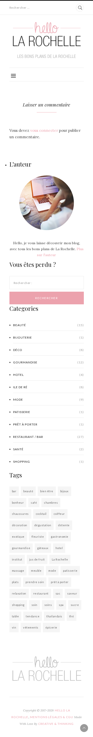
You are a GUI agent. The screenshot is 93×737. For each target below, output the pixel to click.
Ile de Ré (48, 387)
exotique (18, 536)
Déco (48, 350)
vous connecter (44, 130)
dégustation (42, 525)
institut (17, 559)
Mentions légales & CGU (51, 717)
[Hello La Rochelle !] (46, 40)
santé (48, 449)
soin (34, 604)
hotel (59, 548)
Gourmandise (48, 362)
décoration (19, 525)
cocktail (41, 513)
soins (48, 604)
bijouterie (48, 337)
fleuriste (37, 536)
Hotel (48, 375)
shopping (48, 461)
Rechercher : (23, 283)
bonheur (18, 502)
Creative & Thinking (56, 724)
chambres (51, 502)
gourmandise (21, 548)
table (15, 616)
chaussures (20, 513)
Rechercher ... (19, 7)
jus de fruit (37, 559)
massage (18, 570)
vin (14, 627)
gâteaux (43, 548)
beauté (28, 491)
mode (52, 570)
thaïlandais (54, 616)
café (34, 502)
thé (71, 616)
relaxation (19, 593)
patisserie (48, 412)
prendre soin (35, 582)
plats (15, 582)
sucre (75, 604)
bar (14, 491)
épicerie (51, 627)
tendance (32, 616)
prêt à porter (48, 424)
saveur (72, 593)
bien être (46, 491)
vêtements (30, 627)
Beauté (48, 325)
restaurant (41, 593)
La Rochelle (60, 559)
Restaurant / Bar (48, 437)
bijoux (64, 491)
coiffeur (59, 513)
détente (64, 525)
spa (61, 604)
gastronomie (59, 536)
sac (58, 593)
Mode (48, 399)
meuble (36, 570)
